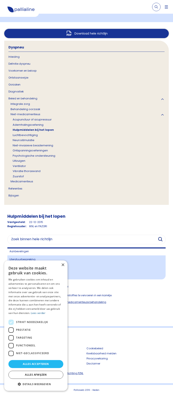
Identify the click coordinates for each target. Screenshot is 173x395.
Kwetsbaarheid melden (101, 353)
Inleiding (14, 57)
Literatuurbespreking (22, 259)
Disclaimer (93, 363)
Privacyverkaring (97, 358)
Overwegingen (18, 275)
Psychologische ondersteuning (34, 156)
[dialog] (36, 325)
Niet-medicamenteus (25, 114)
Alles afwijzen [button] (36, 374)
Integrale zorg (20, 104)
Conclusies (16, 267)
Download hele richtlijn (91, 33)
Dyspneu (16, 47)
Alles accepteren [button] (36, 364)
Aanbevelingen (19, 251)
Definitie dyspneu (19, 63)
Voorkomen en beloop (22, 70)
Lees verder (38, 313)
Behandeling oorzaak (25, 109)
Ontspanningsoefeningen (30, 150)
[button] (35, 384)
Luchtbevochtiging (25, 135)
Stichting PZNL (74, 373)
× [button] (62, 265)
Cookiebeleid (94, 348)
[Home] (21, 10)
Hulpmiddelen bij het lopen (33, 130)
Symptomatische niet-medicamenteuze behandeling (71, 302)
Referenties (15, 188)
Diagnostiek (16, 91)
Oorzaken (14, 84)
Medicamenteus (22, 181)
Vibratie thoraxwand (27, 171)
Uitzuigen (19, 161)
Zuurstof (18, 176)
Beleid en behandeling (22, 98)
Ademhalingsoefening (28, 125)
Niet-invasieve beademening (33, 145)
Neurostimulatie (23, 140)
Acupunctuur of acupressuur (32, 119)
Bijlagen (13, 195)
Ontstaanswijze (18, 77)
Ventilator (19, 166)
